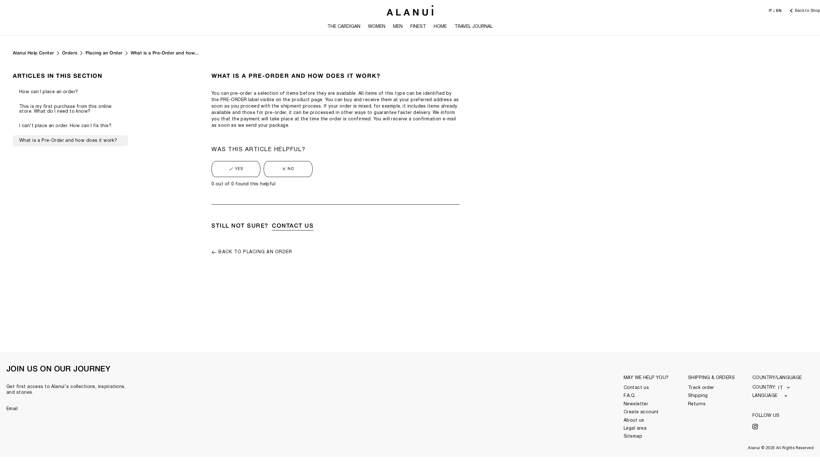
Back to (255, 252)
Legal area (635, 428)
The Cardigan (343, 27)
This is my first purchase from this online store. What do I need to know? (65, 109)
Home (440, 27)
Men (398, 27)
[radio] (235, 169)
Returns (697, 404)
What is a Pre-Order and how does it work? (68, 141)
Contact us (636, 388)
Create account (641, 412)
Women (376, 27)
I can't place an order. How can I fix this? (65, 126)
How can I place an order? (48, 92)
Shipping (698, 396)
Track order (701, 388)
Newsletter (636, 404)
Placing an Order (104, 53)
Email (12, 409)
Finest (418, 27)
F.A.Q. (630, 396)
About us (634, 420)
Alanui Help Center (33, 53)
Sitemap (633, 436)
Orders (70, 53)
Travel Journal (474, 27)
